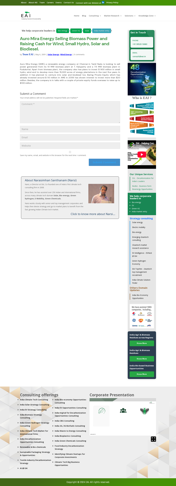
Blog (84, 16)
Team (42, 2)
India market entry (101, 30)
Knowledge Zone (146, 16)
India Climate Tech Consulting (34, 399)
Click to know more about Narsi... (93, 214)
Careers (50, 2)
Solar (87, 30)
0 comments (79, 54)
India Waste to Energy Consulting (70, 431)
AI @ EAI (23, 468)
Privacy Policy (112, 2)
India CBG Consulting (64, 420)
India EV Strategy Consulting (33, 409)
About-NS (33, 2)
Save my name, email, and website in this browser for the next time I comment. (53, 155)
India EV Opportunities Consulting (70, 407)
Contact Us (69, 2)
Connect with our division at (89, 3)
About (24, 2)
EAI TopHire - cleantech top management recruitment (142, 272)
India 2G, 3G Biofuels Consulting (70, 425)
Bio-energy (62, 30)
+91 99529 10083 (140, 44)
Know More (142, 343)
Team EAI (27, 54)
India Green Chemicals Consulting (70, 440)
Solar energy (137, 222)
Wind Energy (66, 54)
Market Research (111, 16)
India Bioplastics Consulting (68, 436)
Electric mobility (138, 227)
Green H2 (76, 30)
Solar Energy (53, 54)
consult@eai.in (139, 56)
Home (76, 16)
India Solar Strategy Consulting (34, 404)
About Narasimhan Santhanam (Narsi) (51, 180)
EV (133, 205)
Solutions (129, 16)
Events (59, 2)
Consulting (94, 16)
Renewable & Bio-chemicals (33, 447)
